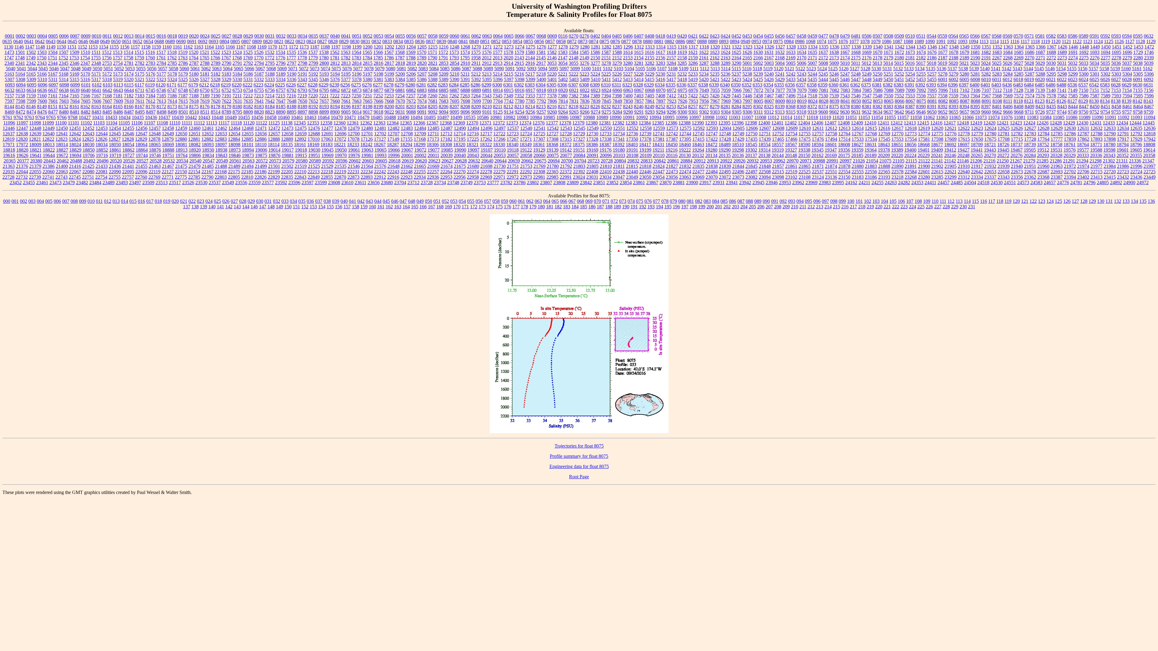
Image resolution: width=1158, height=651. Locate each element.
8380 (856, 106)
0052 (367, 36)
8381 (867, 106)
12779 (977, 133)
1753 (74, 57)
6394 (942, 84)
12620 (937, 128)
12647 (141, 133)
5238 (747, 74)
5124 (822, 68)
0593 (1116, 36)
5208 (433, 74)
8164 (107, 106)
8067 (910, 101)
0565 (964, 36)
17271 (526, 139)
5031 (1062, 63)
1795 (465, 57)
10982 (509, 117)
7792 (541, 101)
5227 (628, 74)
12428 (1056, 122)
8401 (997, 106)
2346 (74, 63)
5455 (932, 79)
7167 (96, 95)
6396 (953, 84)
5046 (54, 68)
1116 (1014, 41)
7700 (487, 101)
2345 (63, 63)
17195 (460, 139)
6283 (443, 84)
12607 (765, 128)
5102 (607, 68)
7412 (671, 95)
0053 (378, 36)
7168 (107, 95)
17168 (420, 139)
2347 (85, 63)
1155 (114, 46)
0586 (1072, 36)
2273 (1062, 57)
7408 (660, 95)
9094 (443, 112)
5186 (248, 74)
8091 (986, 101)
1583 (563, 52)
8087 (965, 101)
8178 (215, 106)
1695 (1116, 52)
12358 (326, 122)
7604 (75, 101)
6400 (974, 84)
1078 (865, 41)
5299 (1073, 74)
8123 (1040, 101)
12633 (1110, 128)
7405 (649, 95)
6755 (259, 90)
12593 (712, 128)
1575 (476, 52)
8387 (910, 106)
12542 (553, 128)
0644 (61, 41)
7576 (1040, 95)
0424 (725, 36)
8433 (1040, 106)
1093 (962, 41)
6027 (1116, 79)
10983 (523, 117)
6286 (475, 84)
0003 (31, 36)
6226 (291, 84)
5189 (281, 74)
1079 (876, 41)
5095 (553, 68)
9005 (346, 112)
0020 (194, 36)
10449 (231, 117)
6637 (53, 90)
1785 (378, 57)
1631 (769, 52)
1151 (72, 46)
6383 (898, 84)
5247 (845, 74)
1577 (497, 52)
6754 (248, 90)
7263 (465, 95)
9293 (650, 112)
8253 (671, 106)
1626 (747, 52)
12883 (221, 139)
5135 (930, 68)
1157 (135, 46)
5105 (640, 68)
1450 (1106, 46)
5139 (974, 68)
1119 (1045, 41)
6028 (1127, 79)
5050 (97, 68)
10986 (562, 117)
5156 (1082, 68)
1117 (1025, 41)
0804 (224, 41)
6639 (75, 90)
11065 (955, 117)
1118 (1035, 41)
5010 (845, 63)
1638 (834, 52)
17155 (406, 139)
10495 (430, 117)
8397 (986, 106)
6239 (334, 84)
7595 (1138, 95)
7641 (259, 101)
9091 (422, 112)
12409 (857, 122)
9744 (1062, 112)
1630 (758, 52)
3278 (606, 63)
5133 (909, 68)
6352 (746, 84)
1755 (96, 57)
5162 (1148, 68)
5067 (260, 68)
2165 (747, 57)
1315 (671, 46)
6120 (161, 84)
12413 (910, 122)
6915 (509, 90)
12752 (778, 133)
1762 (172, 57)
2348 (96, 63)
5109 (683, 68)
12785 (1057, 133)
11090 (1097, 117)
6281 (421, 84)
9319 (812, 112)
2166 (758, 57)
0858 (561, 41)
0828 (333, 41)
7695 (454, 101)
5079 (379, 68)
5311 (53, 79)
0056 (411, 36)
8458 (1116, 106)
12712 (446, 133)
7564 (975, 95)
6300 (497, 84)
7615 (183, 101)
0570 (1018, 36)
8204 (422, 106)
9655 (953, 112)
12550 (606, 128)
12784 (1043, 133)
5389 (443, 79)
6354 (768, 84)
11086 (1071, 117)
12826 (101, 139)
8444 (1073, 106)
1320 (715, 46)
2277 (1105, 57)
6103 (107, 84)
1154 (103, 46)
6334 (660, 84)
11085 (1059, 117)
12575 (685, 128)
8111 (1007, 101)
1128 (1140, 41)
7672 (411, 101)
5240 (769, 74)
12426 (1042, 122)
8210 (487, 106)
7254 (400, 95)
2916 (530, 63)
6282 (432, 84)
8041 (845, 101)
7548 (877, 95)
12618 (911, 128)
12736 (632, 133)
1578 (508, 52)
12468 (248, 128)
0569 (1007, 36)
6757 (281, 90)
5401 (552, 79)
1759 (139, 57)
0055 (400, 36)
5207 (422, 74)
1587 (606, 52)
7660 (335, 101)
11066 (968, 117)
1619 (682, 52)
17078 (353, 139)
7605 (85, 101)
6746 (161, 90)
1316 (682, 46)
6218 (215, 84)
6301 (508, 84)
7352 (519, 95)
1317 (693, 46)
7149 (1072, 90)
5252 (899, 74)
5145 (1039, 68)
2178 (877, 57)
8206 (443, 106)
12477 (327, 128)
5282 (986, 74)
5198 (378, 74)
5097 (564, 68)
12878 (154, 139)
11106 (137, 122)
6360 (833, 84)
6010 (986, 79)
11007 (747, 117)
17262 (486, 139)
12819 (8, 139)
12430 (1082, 122)
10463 (310, 117)
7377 (541, 95)
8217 (563, 106)
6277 (378, 84)
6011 (996, 79)
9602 (834, 112)
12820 (22, 139)
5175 (139, 74)
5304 (1127, 74)
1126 (1119, 41)
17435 (751, 139)
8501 (183, 112)
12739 (645, 133)
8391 (932, 106)
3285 (682, 63)
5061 (195, 68)
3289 (725, 63)
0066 (519, 36)
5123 (811, 68)
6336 (681, 84)
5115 (736, 68)
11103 (99, 122)
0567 (986, 36)
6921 (574, 90)
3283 (660, 63)
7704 (498, 101)
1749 (31, 57)
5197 (367, 74)
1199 (357, 46)
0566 (975, 36)
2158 (682, 57)
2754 (118, 63)
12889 (287, 139)
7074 (769, 90)
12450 (62, 128)
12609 (792, 128)
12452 (88, 128)
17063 (327, 139)
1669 (867, 52)
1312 (639, 46)
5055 (141, 68)
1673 (910, 52)
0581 (1040, 36)
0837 (430, 41)
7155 (1138, 90)
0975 (778, 41)
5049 (86, 68)
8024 (813, 101)
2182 (921, 57)
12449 (49, 128)
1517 (161, 52)
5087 (466, 68)
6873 (357, 90)
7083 (845, 90)
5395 (487, 79)
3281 (639, 63)
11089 (1084, 117)
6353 (757, 84)
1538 (324, 52)
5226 (617, 74)
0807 (246, 41)
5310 (42, 79)
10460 (284, 117)
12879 (168, 139)
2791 (237, 63)
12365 (406, 122)
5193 (324, 74)
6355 (779, 84)
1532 (269, 52)
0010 (96, 36)
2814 (357, 63)
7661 (346, 101)
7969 (726, 101)
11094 (1149, 117)
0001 (9, 36)
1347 (943, 46)
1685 (1019, 52)
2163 (725, 57)
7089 (899, 90)
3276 (584, 63)
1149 (50, 46)
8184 (270, 106)
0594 (1127, 36)
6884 (433, 90)
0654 (148, 41)
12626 (1017, 128)
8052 (867, 101)
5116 (746, 68)
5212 (476, 74)
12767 (858, 133)
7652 (313, 101)
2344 (53, 63)
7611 (139, 101)
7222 (335, 95)
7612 (150, 101)
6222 (247, 84)
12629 (1057, 128)
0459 (812, 36)
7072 (758, 90)
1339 (867, 46)
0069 (552, 36)
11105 (124, 122)
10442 (191, 117)
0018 (172, 36)
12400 (764, 122)
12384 (645, 122)
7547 (867, 95)
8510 (194, 112)
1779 (313, 57)
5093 (531, 68)
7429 (725, 95)
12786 (1070, 133)
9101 (487, 112)
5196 (357, 74)
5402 (563, 79)
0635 (7, 41)
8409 (1029, 106)
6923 (595, 90)
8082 (943, 101)
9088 (411, 112)
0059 (443, 36)
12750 (751, 133)
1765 (204, 57)
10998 (708, 117)
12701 (367, 133)
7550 (888, 95)
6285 (465, 84)
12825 (88, 139)
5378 (357, 79)
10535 (470, 117)
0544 (931, 36)
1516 (150, 52)
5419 (693, 79)
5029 (1040, 63)
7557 (932, 95)
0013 (129, 36)
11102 (86, 122)
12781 (1004, 133)
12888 (274, 139)
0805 (235, 41)
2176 (867, 57)
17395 (685, 139)
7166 (85, 95)
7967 (715, 101)
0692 (202, 41)
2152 (617, 57)
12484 (420, 128)
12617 (897, 128)
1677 (943, 52)
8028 (823, 101)
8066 (899, 101)
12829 (141, 139)
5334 (281, 79)
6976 (693, 90)
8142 (1137, 101)
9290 (628, 112)
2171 (812, 57)
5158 (1104, 68)
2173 (834, 57)
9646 (921, 112)
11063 (942, 117)
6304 (541, 84)
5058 (173, 68)
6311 (616, 84)
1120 (1056, 41)
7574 (1029, 95)
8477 (53, 112)
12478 (340, 128)
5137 (952, 68)
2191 (986, 57)
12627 (1030, 128)
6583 (1105, 84)
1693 (1094, 52)
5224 (595, 74)
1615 (639, 52)
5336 (291, 79)
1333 (802, 46)
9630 (845, 112)
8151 (53, 106)
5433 (791, 79)
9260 (552, 112)
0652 (137, 41)
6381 (877, 84)
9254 (519, 112)
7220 (313, 95)
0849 (474, 41)
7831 (574, 101)
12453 (102, 128)
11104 (111, 122)
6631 (1148, 84)
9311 (758, 112)
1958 (476, 57)
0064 (498, 36)
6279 (399, 84)
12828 (128, 139)
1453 (1138, 46)
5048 (76, 68)
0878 (637, 41)
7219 (302, 95)
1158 (145, 46)
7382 (573, 95)
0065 (509, 36)
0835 (409, 41)
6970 (661, 90)
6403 (996, 84)
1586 (595, 52)
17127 (380, 139)
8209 (476, 106)
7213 (259, 95)
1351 (986, 46)
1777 (291, 57)
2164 (736, 57)
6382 (888, 84)
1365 (1030, 46)
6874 (367, 90)
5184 (237, 74)
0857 (550, 41)
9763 (29, 117)
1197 (335, 46)
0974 (767, 41)
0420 (682, 36)
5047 (65, 68)
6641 (96, 90)
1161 (177, 46)
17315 (566, 139)
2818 (400, 63)
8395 (975, 106)
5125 (833, 68)
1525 (248, 52)
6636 (42, 90)
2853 (443, 63)
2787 (194, 63)
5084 (434, 68)
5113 (715, 68)
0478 (834, 36)
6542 (1094, 84)
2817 (389, 63)
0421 (693, 36)
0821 (278, 41)
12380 (592, 122)
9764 (40, 117)
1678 (953, 52)
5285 (1019, 74)
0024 (205, 36)
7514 (801, 95)
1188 (325, 46)
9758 (1138, 112)
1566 (378, 52)
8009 (780, 101)
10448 (217, 117)
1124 (1098, 41)
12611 (818, 128)
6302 (519, 84)
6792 (291, 90)
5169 (74, 74)
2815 (367, 63)
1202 (389, 46)
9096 (465, 112)
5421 (715, 79)
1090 (930, 41)
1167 (240, 46)
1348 (954, 46)
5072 (303, 68)
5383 (389, 79)
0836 (420, 41)
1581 (541, 52)
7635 (248, 101)
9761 (7, 117)
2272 (1051, 57)
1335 (823, 46)
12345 (300, 122)
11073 (981, 117)
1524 (237, 52)
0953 (756, 41)
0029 (248, 36)
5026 (1007, 63)
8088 (975, 101)
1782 (345, 57)
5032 (1072, 63)
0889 (713, 41)
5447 (856, 79)
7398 (617, 95)
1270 (476, 46)
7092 (921, 90)
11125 (274, 122)
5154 (1061, 68)
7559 (953, 95)
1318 (704, 46)
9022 (389, 112)
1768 (237, 57)
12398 (751, 122)
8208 (465, 106)
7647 (281, 101)
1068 (810, 41)
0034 (302, 36)
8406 (1008, 106)
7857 (639, 101)
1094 (973, 41)
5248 (856, 74)
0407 (639, 36)
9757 (1127, 112)
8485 (107, 112)
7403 (639, 95)
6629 (1126, 84)
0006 (64, 36)
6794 (313, 90)
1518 (172, 52)
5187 (259, 74)
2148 (573, 57)
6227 (302, 84)
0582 (1051, 36)
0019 (183, 36)
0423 (715, 36)
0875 (604, 41)
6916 (519, 90)
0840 (452, 41)
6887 (454, 90)
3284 (671, 63)
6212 (204, 84)
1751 (52, 57)
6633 (20, 90)
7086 (878, 90)
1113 (984, 41)
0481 (856, 36)
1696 (1127, 52)
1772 (269, 57)
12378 (565, 122)
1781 (335, 57)
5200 (400, 74)
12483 (407, 128)
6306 (562, 84)
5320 (129, 79)
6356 (790, 84)
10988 (589, 117)
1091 (941, 41)
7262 (454, 95)
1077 (854, 41)
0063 (487, 36)
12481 (380, 128)
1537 (313, 52)
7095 (932, 90)
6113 (118, 84)
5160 (1126, 68)
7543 (845, 95)
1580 (530, 52)
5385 (411, 79)
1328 (791, 46)
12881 (194, 139)
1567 (389, 52)
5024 (986, 63)
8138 (1116, 101)
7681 (433, 101)
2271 (1040, 57)
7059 (726, 90)
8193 (324, 106)
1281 (595, 46)
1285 (617, 46)
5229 (649, 74)
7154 (1127, 90)
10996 (682, 117)
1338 (856, 46)
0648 (94, 41)
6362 (855, 84)
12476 (314, 128)
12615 (871, 128)
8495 (140, 112)
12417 (950, 122)
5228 (639, 74)
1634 (801, 52)
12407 (830, 122)
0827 (322, 41)
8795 (237, 112)
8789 (226, 112)
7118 (1007, 90)
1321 (726, 46)
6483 (1018, 84)
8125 (1050, 101)
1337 (845, 46)
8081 (932, 101)
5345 (313, 79)
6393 (931, 84)
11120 (249, 122)
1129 (1151, 41)
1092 (952, 41)
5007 (812, 63)
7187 (183, 95)
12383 (631, 122)
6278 (389, 84)
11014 (786, 117)
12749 (738, 133)
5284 (1008, 74)
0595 (1138, 36)
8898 (313, 112)
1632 (780, 52)
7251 (367, 95)
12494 (473, 128)
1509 (74, 52)
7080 (813, 90)
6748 (183, 90)
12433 (1109, 122)
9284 (617, 112)
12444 (1135, 122)
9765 (51, 117)
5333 (270, 79)
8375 (834, 106)
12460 (194, 128)
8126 (1061, 101)
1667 (845, 52)
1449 (1095, 46)
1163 (198, 46)
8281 (725, 106)
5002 (758, 63)
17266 (499, 139)
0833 (387, 41)
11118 (236, 122)
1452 (1127, 46)
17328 (592, 139)
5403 (574, 79)
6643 (118, 90)
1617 (660, 52)
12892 (300, 139)
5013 (877, 63)
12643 (88, 133)
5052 (119, 68)
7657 (324, 101)
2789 (215, 63)
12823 (61, 139)
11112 (199, 122)
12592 (699, 128)
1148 (40, 46)
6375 (866, 84)
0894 (734, 41)
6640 (85, 90)
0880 (648, 41)
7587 (1094, 95)
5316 (85, 79)
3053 (552, 63)
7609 (118, 101)
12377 (552, 122)
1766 (215, 57)
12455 (128, 128)
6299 (486, 84)
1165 (219, 46)
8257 (693, 106)
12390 (698, 122)
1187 (314, 46)
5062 (206, 68)
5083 (423, 68)
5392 (476, 79)
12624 (990, 128)
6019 (1029, 79)
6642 (107, 90)
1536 (302, 52)
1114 (994, 41)
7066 (737, 90)
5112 (704, 68)
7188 (194, 95)
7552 (899, 95)
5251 (888, 74)
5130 (876, 68)
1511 (96, 52)
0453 (747, 36)
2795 (270, 63)
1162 (188, 46)
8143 (1148, 101)
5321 (139, 79)
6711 (139, 90)
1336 (834, 46)
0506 (867, 36)
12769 (884, 133)
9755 (1116, 112)
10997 (695, 117)
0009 (85, 36)
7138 (1029, 90)
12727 (552, 133)
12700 (354, 133)
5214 (497, 74)
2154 (639, 57)
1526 (259, 52)
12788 (1096, 133)
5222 (573, 74)
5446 (845, 79)
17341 (619, 139)
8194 (335, 106)
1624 (725, 52)
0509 (899, 36)
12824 (75, 139)
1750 (41, 57)
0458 (801, 36)
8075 (921, 101)
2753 (107, 63)
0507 (877, 36)
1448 (1084, 46)
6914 (498, 90)
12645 (115, 133)
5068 (271, 68)
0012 (118, 36)
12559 (659, 128)
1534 (280, 52)
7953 (693, 101)
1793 (454, 57)
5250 (877, 74)
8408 (1019, 106)
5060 (184, 68)
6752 (226, 90)
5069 (282, 68)
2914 (508, 63)
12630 (1070, 128)
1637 (823, 52)
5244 (812, 74)
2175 (856, 57)
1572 (443, 52)
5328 (215, 79)
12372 (499, 122)
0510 (910, 36)
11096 (9, 122)
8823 (270, 112)
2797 (291, 63)
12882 (207, 139)
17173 (433, 139)
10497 (443, 117)
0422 (704, 36)
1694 (1105, 52)
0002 (20, 36)
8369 (801, 106)
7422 (693, 95)
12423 (1016, 122)
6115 (129, 84)
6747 (172, 90)
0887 (691, 41)
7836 (585, 101)
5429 (780, 79)
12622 (964, 128)
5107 (662, 68)
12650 (181, 133)
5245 (823, 74)
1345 (921, 46)
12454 (115, 128)
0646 (83, 41)
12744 (685, 133)
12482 (394, 128)
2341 (20, 63)
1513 (117, 52)
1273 (509, 46)
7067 (747, 90)
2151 (606, 57)
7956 (704, 101)
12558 (646, 128)
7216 (291, 95)
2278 (1116, 57)
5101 (597, 68)
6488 (1061, 84)
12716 (473, 133)
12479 (354, 128)
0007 (75, 36)
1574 (465, 52)
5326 (194, 79)
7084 (856, 90)
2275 (1084, 57)
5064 (228, 68)
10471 (350, 117)
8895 (291, 112)
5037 (1127, 63)
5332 (259, 79)
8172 (161, 106)
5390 (454, 79)
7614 (172, 101)
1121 (1066, 41)
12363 (379, 122)
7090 (910, 90)
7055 (715, 90)
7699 (476, 101)
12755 (805, 133)
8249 (649, 106)
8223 (584, 106)
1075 (832, 41)
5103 (618, 68)
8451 (1105, 106)
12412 (897, 122)
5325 (183, 79)
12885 (247, 139)
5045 (43, 68)
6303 (530, 84)
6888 (465, 90)
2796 (281, 63)
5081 (401, 68)
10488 (390, 117)
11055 (890, 117)
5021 (964, 63)
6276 (367, 84)
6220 (237, 84)
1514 (128, 52)
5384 (400, 79)
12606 (752, 128)
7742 (509, 101)
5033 (1083, 63)
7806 (552, 101)
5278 (943, 74)
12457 (155, 128)
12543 (566, 128)
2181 (910, 57)
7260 (432, 95)
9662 (997, 112)
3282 (649, 63)
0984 (789, 41)
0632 (1148, 36)
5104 (629, 68)
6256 (345, 84)
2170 (801, 57)
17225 (473, 139)
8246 (639, 106)
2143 (519, 57)
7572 (1019, 95)
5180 (194, 74)
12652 (208, 133)
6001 (943, 79)
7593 (1116, 95)
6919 (552, 90)
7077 (780, 90)
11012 (773, 117)
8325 (769, 106)
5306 (1149, 74)
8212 (508, 106)
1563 (345, 52)
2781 (129, 63)
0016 (161, 36)
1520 (193, 52)
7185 (161, 95)
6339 (714, 84)
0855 (528, 41)
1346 (932, 46)
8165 (118, 106)
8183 (259, 106)
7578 (1051, 95)
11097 (22, 122)
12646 (128, 133)
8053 (878, 101)
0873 (582, 41)
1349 (965, 46)
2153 (628, 57)
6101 (86, 84)
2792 (248, 63)
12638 (22, 133)
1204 (411, 46)
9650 (932, 112)
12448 (35, 128)
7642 (270, 101)
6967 (639, 90)
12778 (964, 133)
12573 (672, 128)
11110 (174, 122)
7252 (378, 95)
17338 (606, 139)
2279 (1127, 57)
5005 (791, 63)
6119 (150, 84)
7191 (226, 95)
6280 (410, 84)
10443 (204, 117)
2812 (335, 63)
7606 (96, 101)
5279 (953, 74)
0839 (441, 41)
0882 (669, 41)
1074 (821, 41)
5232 (682, 74)
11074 (994, 117)
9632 (867, 112)
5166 (42, 74)
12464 (234, 128)
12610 (805, 128)
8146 (31, 106)
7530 (823, 95)
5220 (552, 74)
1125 (1108, 41)
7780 (519, 101)
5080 (390, 68)
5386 (422, 79)
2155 (649, 57)
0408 (649, 36)
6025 (1094, 79)
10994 (655, 117)
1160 (167, 46)
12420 (989, 122)
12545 (579, 128)
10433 (111, 117)
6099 (75, 84)
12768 (871, 133)
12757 (818, 133)
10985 (549, 117)
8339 (780, 106)
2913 (497, 63)
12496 (486, 128)
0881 (658, 41)
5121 (789, 68)
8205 (433, 106)
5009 (834, 63)
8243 (628, 106)
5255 (921, 74)
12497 (500, 128)
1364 (1019, 46)
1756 (107, 57)
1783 (356, 57)
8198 (367, 106)
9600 (823, 112)
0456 (780, 36)
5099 (575, 68)
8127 (1072, 101)
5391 (465, 79)
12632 (1096, 128)
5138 (963, 68)
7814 (563, 101)
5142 (1006, 68)
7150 (1083, 90)
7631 (237, 101)
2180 (899, 57)
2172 (823, 57)
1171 (283, 46)
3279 (617, 63)
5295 (1051, 74)
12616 (884, 128)
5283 (997, 74)
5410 (595, 79)
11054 (877, 117)
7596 (1149, 95)
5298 (1062, 74)
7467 (769, 95)
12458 (168, 128)
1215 (433, 46)
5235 (715, 74)
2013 (497, 57)
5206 (411, 74)
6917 (530, 90)
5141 (996, 68)
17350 (632, 139)
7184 (150, 95)
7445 (736, 95)
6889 (476, 90)
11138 (287, 122)
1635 (812, 52)
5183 (226, 74)
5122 (800, 68)
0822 (289, 41)
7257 (411, 95)
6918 (541, 90)
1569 (411, 52)
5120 (778, 68)
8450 (1094, 106)
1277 (552, 46)
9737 (1051, 112)
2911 (476, 63)
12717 (486, 133)
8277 (704, 106)
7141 (1062, 90)
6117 (139, 84)
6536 (1072, 84)
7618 (194, 101)
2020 (508, 57)
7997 (747, 101)
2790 (226, 63)
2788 (205, 63)
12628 (1043, 128)
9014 (357, 112)
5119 (768, 68)
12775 (937, 133)
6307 (573, 84)
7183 (139, 95)
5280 (964, 74)
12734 (619, 133)
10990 (615, 117)
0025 (215, 36)
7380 (563, 95)
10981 (496, 117)
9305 (737, 112)
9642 (899, 112)
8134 (1105, 101)
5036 (1116, 63)
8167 (139, 106)
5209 (443, 74)
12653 (221, 133)
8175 (194, 106)
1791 (443, 57)
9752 (1094, 112)
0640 (18, 41)
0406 (628, 36)
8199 (378, 106)
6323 (627, 84)
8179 (226, 106)
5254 (910, 74)
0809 (257, 41)
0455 (769, 36)
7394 (606, 95)
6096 (42, 84)
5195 (346, 74)
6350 (736, 84)
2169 (791, 57)
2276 (1094, 57)
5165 (31, 74)
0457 (791, 36)
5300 (1084, 74)
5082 (412, 68)
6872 (346, 90)
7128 (1018, 90)
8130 (1094, 101)
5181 (205, 74)
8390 (921, 106)
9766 (62, 117)
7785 (530, 101)
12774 (924, 133)
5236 (725, 74)
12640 (49, 133)
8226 (595, 106)
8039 (834, 101)
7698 (465, 101)
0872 (572, 41)
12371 (485, 122)
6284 (454, 84)
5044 (32, 68)
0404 (606, 36)
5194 (335, 74)
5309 (31, 79)
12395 (724, 122)
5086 (455, 68)
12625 (1004, 128)
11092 (1123, 117)
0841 (463, 41)
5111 (694, 68)
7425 (704, 95)
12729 (579, 133)
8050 (856, 101)
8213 (519, 106)
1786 (389, 57)
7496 (791, 95)
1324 (758, 46)
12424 (1029, 122)
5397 (509, 79)
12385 (658, 122)
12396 (738, 122)
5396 (498, 79)
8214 (530, 106)
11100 (61, 122)
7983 (737, 101)
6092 (1148, 79)
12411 (883, 122)
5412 (617, 79)
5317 (96, 79)
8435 (1051, 106)
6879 (389, 90)
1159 (156, 46)
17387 (672, 139)
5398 (519, 79)
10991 (629, 117)
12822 (48, 139)
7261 (443, 95)
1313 (650, 46)
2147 (563, 57)
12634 (1123, 128)
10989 (602, 117)
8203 (411, 106)
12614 (858, 128)
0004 (42, 36)
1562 (335, 52)
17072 (340, 139)
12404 (804, 122)
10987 (576, 117)
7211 (237, 95)
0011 (107, 36)
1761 (161, 57)
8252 (660, 106)
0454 (758, 36)
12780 (990, 133)
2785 (172, 63)
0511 (920, 36)
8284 (736, 106)
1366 (1041, 46)
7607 (107, 101)
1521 (204, 52)
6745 (150, 90)
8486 (118, 112)
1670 (877, 52)
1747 (9, 57)
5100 (586, 68)
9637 (888, 112)
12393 (711, 122)
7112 (997, 90)
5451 (899, 79)
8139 (1126, 101)
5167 (53, 74)
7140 (1051, 90)
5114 (725, 68)
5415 (649, 79)
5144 (1028, 68)
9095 (454, 112)
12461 (208, 128)
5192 (313, 74)
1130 (8, 46)
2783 (150, 63)
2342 (31, 63)
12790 (1110, 133)
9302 (704, 112)
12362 (366, 122)
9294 (661, 112)
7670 (400, 101)
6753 (237, 90)
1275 (530, 46)
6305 (551, 84)
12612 (831, 128)
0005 (53, 36)
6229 (323, 84)
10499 (456, 117)
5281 (975, 74)
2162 (715, 57)
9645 (910, 112)
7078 (791, 90)
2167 (769, 57)
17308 (552, 139)
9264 (563, 112)
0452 (736, 36)
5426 (769, 79)
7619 (205, 101)
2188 (953, 57)
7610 (129, 101)
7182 (129, 95)
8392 (943, 106)
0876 (615, 41)
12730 (592, 133)
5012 (866, 63)
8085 (954, 101)
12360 (340, 122)
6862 (335, 90)
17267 (513, 139)
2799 (313, 63)
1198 (346, 46)
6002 (953, 79)
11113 (211, 122)
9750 (1083, 112)
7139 (1040, 90)
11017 (799, 117)
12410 (870, 122)
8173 (172, 106)
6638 (64, 90)
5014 (888, 63)
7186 (172, 95)
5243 (801, 74)
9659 (975, 112)
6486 (1050, 84)
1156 (124, 46)
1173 (304, 46)
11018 (812, 117)
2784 (161, 63)
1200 (367, 46)
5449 (877, 79)
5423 (736, 79)
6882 (411, 90)
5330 (237, 79)
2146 (552, 57)
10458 (270, 117)
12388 (685, 122)
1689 (1062, 52)
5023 (975, 63)
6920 (563, 90)
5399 (530, 79)
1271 (487, 46)
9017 (367, 112)
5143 (1017, 68)
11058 (916, 117)
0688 (159, 41)
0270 (573, 36)
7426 (715, 95)
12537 (513, 128)
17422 (712, 139)
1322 (737, 46)
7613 (161, 101)
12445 (1149, 122)
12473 (287, 128)
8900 (335, 112)
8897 (302, 112)
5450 (888, 79)
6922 (585, 90)
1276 (541, 46)
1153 (93, 46)
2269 (1019, 57)
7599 (31, 101)
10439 (178, 117)
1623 (715, 52)
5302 (1105, 74)
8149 (42, 106)
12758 (831, 133)
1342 (899, 46)
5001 (747, 63)
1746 (1149, 52)
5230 (660, 74)
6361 (844, 84)
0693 (213, 41)
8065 (889, 101)
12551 (619, 128)
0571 (1029, 36)
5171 (96, 74)
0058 (433, 36)
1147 (29, 46)
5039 (1148, 63)
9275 (606, 112)
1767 (226, 57)
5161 (1137, 68)
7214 (269, 95)
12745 (698, 133)
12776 (950, 133)
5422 (725, 79)
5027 (1018, 63)
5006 (801, 63)
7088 (889, 90)
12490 (460, 128)
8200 (389, 106)
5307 (9, 79)
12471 (261, 128)
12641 (62, 133)
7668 (389, 101)
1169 (262, 46)
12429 (1069, 122)
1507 (63, 52)
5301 (1094, 74)
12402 (791, 122)
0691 (192, 41)
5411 (606, 79)
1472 (1149, 46)
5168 (63, 74)
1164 (209, 46)
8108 (997, 101)
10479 (363, 117)
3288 (715, 63)
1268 (465, 46)
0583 (1062, 36)
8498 (161, 112)
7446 (747, 95)
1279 (574, 46)
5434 (801, 79)
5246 (834, 74)
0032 (281, 36)
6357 (801, 84)
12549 (593, 128)
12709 (420, 133)
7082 (834, 90)
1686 (1029, 52)
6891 (487, 90)
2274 (1073, 57)
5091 (510, 68)
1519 (183, 52)
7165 (74, 95)
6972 (671, 90)
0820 (268, 41)
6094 (21, 84)
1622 (704, 52)
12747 (712, 133)
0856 (539, 41)
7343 (487, 95)
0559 (942, 36)
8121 (1029, 101)
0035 (313, 36)
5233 (693, 74)
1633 (791, 52)
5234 (704, 74)
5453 (921, 79)
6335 (671, 84)
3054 (563, 63)
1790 (432, 57)
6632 (9, 90)
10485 (377, 117)
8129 (1083, 101)
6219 (226, 84)
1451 (1117, 46)
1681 (975, 52)
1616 (649, 52)
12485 (433, 128)
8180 (237, 106)
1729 (1138, 52)
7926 (682, 101)
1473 (9, 52)
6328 (638, 84)
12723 (513, 133)
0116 (563, 36)
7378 (552, 95)
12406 (817, 122)
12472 (274, 128)
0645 (72, 41)
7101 (954, 90)
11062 (929, 117)
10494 (416, 117)
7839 (595, 101)
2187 (943, 57)
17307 (539, 139)
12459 (181, 128)
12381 (605, 122)
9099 (476, 112)
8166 (129, 106)
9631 (856, 112)
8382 (877, 106)
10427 (85, 117)
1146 (19, 46)
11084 (1046, 117)
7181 (118, 95)
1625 (736, 52)
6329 (649, 84)
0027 (226, 36)
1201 (378, 46)
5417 (671, 79)
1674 (921, 52)
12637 (9, 133)
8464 (1138, 106)
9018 (378, 112)
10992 (642, 117)
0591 (1094, 36)
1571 (432, 52)
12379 (578, 122)
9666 (1008, 112)
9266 (585, 112)
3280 (628, 63)
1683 (997, 52)
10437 (164, 117)
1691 (1073, 52)
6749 (194, 90)
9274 (595, 112)
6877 (378, 90)
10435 (138, 117)
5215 (508, 74)
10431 (98, 117)
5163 (9, 74)
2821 (433, 63)
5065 (238, 68)
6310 (606, 84)
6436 (1007, 84)
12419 (976, 122)
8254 (682, 106)
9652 (943, 112)
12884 (234, 139)
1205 (422, 46)
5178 (172, 74)
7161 (53, 95)
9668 (1019, 112)
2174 (845, 57)
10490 (403, 117)
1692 (1084, 52)
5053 (130, 68)
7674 (422, 101)
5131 (887, 68)
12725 (539, 133)
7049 (704, 90)
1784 (367, 57)
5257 (932, 74)
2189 (964, 57)
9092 (433, 112)
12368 (446, 122)
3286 (693, 63)
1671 (888, 52)
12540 (526, 128)
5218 (541, 74)
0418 (660, 36)
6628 (1116, 84)
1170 (272, 46)
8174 (183, 106)
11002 (721, 117)
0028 (237, 36)
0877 (626, 41)
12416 (936, 122)
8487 (129, 112)
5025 (996, 63)
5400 (541, 79)
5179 (183, 74)
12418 (963, 122)
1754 (85, 57)
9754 (1105, 112)
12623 (977, 128)
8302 (758, 106)
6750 (205, 90)
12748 (725, 133)
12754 (791, 133)
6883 (422, 90)
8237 (617, 106)
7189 (205, 95)
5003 (769, 63)
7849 (617, 101)
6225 (280, 84)
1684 (1008, 52)
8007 (769, 101)
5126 (844, 68)
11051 (851, 117)
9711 (1029, 112)
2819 (411, 63)
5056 (152, 68)
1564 (356, 52)
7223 (345, 95)
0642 (40, 41)
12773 (911, 133)
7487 (780, 95)
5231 (671, 74)
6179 (193, 84)
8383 (888, 106)
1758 (128, 57)
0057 (422, 36)
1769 (248, 57)
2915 (519, 63)
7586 (1084, 95)
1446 (1073, 46)
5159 (1115, 68)
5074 (325, 68)
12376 (539, 122)
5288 (1040, 74)
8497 (151, 112)
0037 (324, 36)
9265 (574, 112)
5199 (389, 74)
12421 (1003, 122)
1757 (117, 57)
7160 (42, 95)
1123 (1087, 41)
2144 (530, 57)
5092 (521, 68)
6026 (1105, 79)
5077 (358, 68)
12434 (1122, 122)
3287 (704, 63)
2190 (975, 57)
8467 (1149, 106)
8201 (400, 106)
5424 (747, 79)
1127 (1129, 41)
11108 (162, 122)
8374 (823, 106)
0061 (465, 36)
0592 (1105, 36)
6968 (650, 90)
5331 (248, 79)
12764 (844, 133)
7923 (671, 101)
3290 (736, 63)
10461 (297, 117)
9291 (639, 112)
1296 (628, 46)
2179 (888, 57)
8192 (313, 106)
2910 (465, 63)
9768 (73, 117)
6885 (443, 90)
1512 (107, 52)
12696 (340, 133)
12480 (367, 128)
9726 (1040, 112)
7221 (324, 95)
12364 (393, 122)
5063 (217, 68)
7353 (530, 95)
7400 (628, 95)
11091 (1110, 117)
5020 (953, 63)
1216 (443, 46)
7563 (964, 95)
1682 (986, 52)
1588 (617, 52)
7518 (812, 95)
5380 (367, 79)
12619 (924, 128)
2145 (541, 57)
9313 (780, 112)
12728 (566, 133)
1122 (1077, 41)
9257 (541, 112)
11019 (825, 117)
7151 (1094, 90)
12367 (432, 122)
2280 (1138, 57)
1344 (910, 46)
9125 (498, 112)
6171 (171, 84)
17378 (645, 139)
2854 (454, 63)
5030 (1051, 63)
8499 (172, 112)
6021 (1051, 79)
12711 (433, 133)
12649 (168, 133)
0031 (270, 36)
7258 (421, 95)
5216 (519, 74)
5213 (487, 74)
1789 (421, 57)
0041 (346, 36)
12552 (632, 128)
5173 (118, 74)
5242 (791, 74)
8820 (259, 112)
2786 (183, 63)
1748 (20, 57)
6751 (215, 90)
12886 (261, 139)
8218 (573, 106)
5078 (369, 68)
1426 (1062, 46)
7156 (1148, 90)
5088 (477, 68)
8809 (248, 112)
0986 (800, 41)
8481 (75, 112)
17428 (725, 139)
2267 (997, 57)
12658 (287, 133)
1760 (150, 57)
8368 (791, 106)
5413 (628, 79)
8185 (281, 106)
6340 (725, 84)
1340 (878, 46)
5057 (162, 68)
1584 (573, 52)
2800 (324, 63)
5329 (226, 79)
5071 (293, 68)
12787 (1083, 133)
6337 (692, 84)
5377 (346, 79)
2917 (541, 63)
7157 (9, 95)
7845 (606, 101)
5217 (530, 74)
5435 (812, 79)
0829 (344, 41)
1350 (975, 46)
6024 (1083, 79)
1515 (139, 52)
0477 (823, 36)
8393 (953, 106)
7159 (31, 95)
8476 (42, 112)
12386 (671, 122)
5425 (758, 79)
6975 (682, 90)
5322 (150, 79)
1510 (85, 52)
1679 (964, 52)
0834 (398, 41)
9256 (530, 112)
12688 (314, 133)
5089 (488, 68)
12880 (181, 139)
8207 (454, 106)
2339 (1149, 57)
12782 (1017, 133)
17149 (393, 139)
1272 (498, 46)
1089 (919, 41)
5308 (20, 79)
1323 (747, 46)
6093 (10, 84)
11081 (1020, 117)
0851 (485, 41)
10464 (324, 117)
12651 (194, 133)
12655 (248, 133)
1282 (606, 46)
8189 (302, 106)
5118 (757, 68)
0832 (376, 41)
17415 (698, 139)
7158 (20, 95)
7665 (367, 101)
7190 (215, 95)
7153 (1116, 90)
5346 (324, 79)
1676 (932, 52)
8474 (31, 112)
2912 (487, 63)
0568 (996, 36)
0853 (506, 41)
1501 (20, 52)
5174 (129, 74)
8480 (64, 112)
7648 (291, 101)
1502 (31, 52)
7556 (921, 95)
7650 (302, 101)
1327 (780, 46)
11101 (73, 122)
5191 (302, 74)
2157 (671, 57)
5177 (161, 74)
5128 (865, 68)
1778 (302, 57)
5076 (347, 68)
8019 (802, 101)
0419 (671, 36)
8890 (281, 112)
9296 (671, 112)
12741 (659, 133)
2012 (487, 57)
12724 (526, 133)
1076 (843, 41)
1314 (661, 46)
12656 (261, 133)
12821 (35, 139)
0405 (617, 36)
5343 (302, 79)
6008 (975, 79)
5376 (335, 79)
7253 (389, 95)
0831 (365, 41)
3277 (595, 63)
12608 (778, 128)
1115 (1004, 41)
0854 (517, 41)
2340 (9, 63)
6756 (270, 90)
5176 (150, 74)
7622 (226, 101)
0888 (702, 41)
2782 (139, 63)
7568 (997, 95)
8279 (715, 106)
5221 (563, 74)
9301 (693, 112)
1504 (53, 52)
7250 (356, 95)
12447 (22, 128)
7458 (758, 95)
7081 (823, 90)
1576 (487, 52)
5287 (1029, 74)
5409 (585, 79)
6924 (606, 90)
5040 (10, 68)
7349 (508, 95)
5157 (1093, 68)
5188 (270, 74)
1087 (897, 41)
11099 (48, 122)
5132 (898, 68)
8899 (324, 112)
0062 (476, 36)
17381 (659, 139)
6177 (182, 84)
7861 (650, 101)
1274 (519, 46)
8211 (497, 106)
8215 (541, 106)
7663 (357, 101)
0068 (541, 36)
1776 (280, 57)
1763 (183, 57)
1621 (693, 52)
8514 (215, 112)
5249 (867, 74)
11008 (760, 117)
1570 (421, 52)
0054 (389, 36)
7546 (856, 95)
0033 (291, 36)
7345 (497, 95)
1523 (226, 52)
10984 (536, 117)
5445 (834, 79)
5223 (584, 74)
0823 (300, 41)
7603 (64, 101)
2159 (693, 57)
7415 (682, 95)
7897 (661, 101)
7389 (595, 95)
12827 (115, 139)
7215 (280, 95)
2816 (378, 63)
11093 (1136, 117)
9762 (18, 117)
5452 (910, 79)
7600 (42, 101)
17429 (738, 139)
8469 (9, 112)
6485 (1040, 84)
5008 (823, 63)
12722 (499, 133)
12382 (618, 122)
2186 (932, 57)
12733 (606, 133)
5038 (1138, 63)
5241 (780, 74)
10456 (257, 117)
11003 (734, 117)
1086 (886, 41)
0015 (150, 36)
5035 (1105, 63)
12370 (472, 122)
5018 (931, 63)
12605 (738, 128)
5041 (21, 68)
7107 (986, 90)
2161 (704, 57)
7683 (443, 101)
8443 (1062, 106)
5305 (1138, 74)
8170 (150, 106)
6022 (1062, 79)
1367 (1051, 46)
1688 (1051, 52)
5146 (1050, 68)
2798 (302, 63)
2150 (595, 57)
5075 (336, 68)
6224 (269, 84)
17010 (314, 139)
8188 (291, 106)
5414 (639, 79)
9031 (400, 112)
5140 (985, 68)
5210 (454, 74)
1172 (293, 46)
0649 (105, 41)
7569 (1008, 95)
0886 (680, 41)
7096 (943, 90)
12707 (394, 133)
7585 (1073, 95)
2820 (422, 63)
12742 (672, 133)
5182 (215, 74)
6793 (302, 90)
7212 (248, 95)
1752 (63, 57)
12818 (1150, 133)
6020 (1040, 79)
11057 (903, 117)
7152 (1105, 90)
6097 (53, 84)
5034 (1094, 63)
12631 (1083, 128)
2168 (780, 57)
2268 (1008, 57)
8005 (758, 101)
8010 (791, 101)
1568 (400, 52)
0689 (170, 41)
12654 (234, 133)
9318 (801, 112)
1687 (1040, 52)
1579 (519, 52)
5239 (758, 74)
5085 (445, 68)
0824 (311, 41)
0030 (259, 36)
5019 (942, 63)
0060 (454, 36)
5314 (63, 79)
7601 (53, 101)
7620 (215, 101)
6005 (964, 79)
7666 (378, 101)
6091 (1138, 79)
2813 (346, 63)
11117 (223, 122)
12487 (447, 128)
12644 (102, 133)
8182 (248, 106)
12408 (844, 122)
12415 (923, 122)
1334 (813, 46)
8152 (63, 106)
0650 (116, 41)
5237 (736, 74)
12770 (897, 133)
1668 (856, 52)
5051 (108, 68)
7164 (63, 95)
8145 (20, 106)
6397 (964, 84)
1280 (585, 46)
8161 (74, 106)
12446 (9, 128)
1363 (1008, 46)
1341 (889, 46)
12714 (460, 133)
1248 (454, 46)
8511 (205, 112)
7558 (943, 95)
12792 (1136, 133)
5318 (107, 79)
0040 (335, 36)
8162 (85, 106)
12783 (1030, 133)
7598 (20, 101)
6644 (129, 90)
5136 (941, 68)
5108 (673, 68)
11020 (838, 117)
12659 (301, 133)
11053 (864, 117)
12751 (765, 133)
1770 (259, 57)
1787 (400, 57)
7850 (628, 101)
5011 (855, 63)
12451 (75, 128)
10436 (151, 117)
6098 (64, 84)
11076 (1007, 117)
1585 (584, 52)
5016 (910, 63)
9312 (769, 112)
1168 (251, 46)
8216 (552, 106)
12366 (419, 122)
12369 (459, 122)
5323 (161, 79)
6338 (703, 84)
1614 (628, 52)
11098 (35, 122)
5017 (920, 63)
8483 (96, 112)
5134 (920, 68)
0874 (593, 41)
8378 (845, 106)
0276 (584, 36)
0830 (354, 41)
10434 (125, 117)
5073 (314, 68)
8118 (1018, 101)
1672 (899, 52)
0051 (357, 36)
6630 (1137, 84)
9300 (682, 112)
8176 (205, 106)
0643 (50, 41)
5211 (465, 74)
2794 (259, 63)
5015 (899, 63)
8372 (812, 106)
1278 (563, 46)
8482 (85, 112)
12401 (777, 122)
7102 (965, 90)
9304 (726, 112)
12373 (512, 122)
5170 (85, 74)
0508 (888, 36)
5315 (74, 79)
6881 (400, 90)
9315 (791, 112)
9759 (1148, 112)
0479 (845, 36)
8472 (20, 112)
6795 (324, 90)
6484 (1029, 84)
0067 (530, 36)
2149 (584, 57)
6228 (313, 84)
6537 (1083, 84)
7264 (476, 95)
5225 (606, 74)
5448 (867, 79)
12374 (525, 122)
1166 (230, 46)
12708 (407, 133)
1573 (454, 52)
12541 (539, 128)
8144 (9, 106)
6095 (31, 84)
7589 (1105, 95)
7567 (986, 95)
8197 (357, 106)
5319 (118, 79)
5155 (1072, 68)
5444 (823, 79)
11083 (1033, 117)
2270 (1029, 57)
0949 (745, 41)
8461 (1127, 106)
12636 (1150, 128)
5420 (704, 79)
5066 (249, 68)
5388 (433, 79)
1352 (997, 46)
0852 (496, 41)
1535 (291, 52)
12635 (1136, 128)
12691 (327, 133)
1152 (82, 46)
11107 (149, 122)
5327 (205, 79)
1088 (908, 41)
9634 (877, 112)
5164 (20, 74)
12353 (313, 122)
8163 (96, 106)
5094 (542, 68)
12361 (353, 122)
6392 (920, 84)
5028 (1029, 63)
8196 (346, 106)
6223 (258, 84)
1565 (367, 52)
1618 (671, 52)
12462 (221, 128)
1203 (400, 46)
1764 (193, 57)
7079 (802, 90)
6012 (1007, 79)
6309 (595, 84)
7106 (975, 90)
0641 (29, 41)
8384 (899, 106)
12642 (75, 133)
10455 (244, 117)
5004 (780, 63)
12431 (1096, 122)
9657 (964, 112)
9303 (715, 112)
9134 (509, 112)
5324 (172, 79)
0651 (126, 41)
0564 (953, 36)
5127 (854, 68)
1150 (61, 46)
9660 (986, 112)
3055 (573, 63)
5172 (107, 74)
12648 (155, 133)
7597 (9, 101)
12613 (844, 128)
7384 (584, 95)
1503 (42, 52)
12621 (950, 128)
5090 (499, 68)
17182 (446, 139)
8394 (964, 106)
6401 (985, 84)
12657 (274, 133)
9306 (747, 112)
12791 (1123, 133)
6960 (617, 90)
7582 (1062, 95)
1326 (769, 46)
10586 (483, 117)
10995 (669, 117)
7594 (1127, 95)
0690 (181, 41)
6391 (909, 84)
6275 (356, 84)
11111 (187, 122)
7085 (867, 90)
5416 (660, 79)
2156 (660, 57)
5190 (291, 74)
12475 (301, 128)
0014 (139, 36)
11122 (261, 122)
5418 (682, 79)
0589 (1083, 36)
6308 (584, 84)
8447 (1084, 106)
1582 (552, 52)
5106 (651, 68)
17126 (367, 139)
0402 (595, 36)
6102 (97, 84)
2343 (42, 63)
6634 (31, 90)
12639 (35, 133)
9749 (1072, 112)
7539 (834, 95)
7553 (910, 95)
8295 (747, 106)
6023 (1072, 79)
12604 (725, 128)
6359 (822, 84)
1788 (411, 57)
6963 (628, 90)
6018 (1018, 79)
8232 (606, 106)
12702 (380, 133)
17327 (579, 139)
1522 (215, 52)
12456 (141, 128)
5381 (378, 79)
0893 (724, 41)
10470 (337, 117)
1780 (324, 57)
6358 (812, 84)
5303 (1116, 74)
